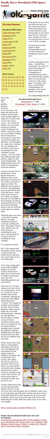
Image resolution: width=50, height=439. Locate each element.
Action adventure (8, 33)
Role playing (7, 57)
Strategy (5, 66)
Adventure (6, 36)
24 (23, 83)
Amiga (4, 39)
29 (14, 86)
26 (6, 86)
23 (20, 83)
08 (23, 77)
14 (17, 80)
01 (3, 77)
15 (20, 80)
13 (14, 80)
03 (9, 77)
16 (23, 80)
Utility (4, 69)
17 (3, 83)
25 (3, 86)
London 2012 (34, 424)
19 (9, 83)
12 (12, 80)
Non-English (7, 51)
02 (6, 77)
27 (9, 86)
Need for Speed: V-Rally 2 (18, 424)
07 (20, 77)
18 (6, 83)
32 (23, 86)
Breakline (25, 426)
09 (3, 80)
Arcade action (7, 42)
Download (26, 101)
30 (17, 86)
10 (6, 80)
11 (9, 80)
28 (12, 86)
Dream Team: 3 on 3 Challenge (31, 422)
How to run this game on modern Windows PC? (18, 408)
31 (20, 86)
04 (12, 77)
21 (14, 83)
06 (17, 77)
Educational (6, 48)
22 (17, 83)
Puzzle (4, 54)
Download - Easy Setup (26, 104)
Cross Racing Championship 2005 (13, 420)
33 (3, 89)
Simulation (6, 60)
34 (6, 89)
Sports (4, 63)
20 (12, 83)
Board (4, 45)
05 (14, 77)
